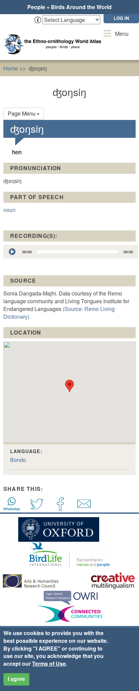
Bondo (18, 460)
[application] (70, 251)
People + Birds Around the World (69, 7)
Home (10, 68)
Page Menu (22, 113)
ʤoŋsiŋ (38, 68)
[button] (69, 386)
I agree (16, 679)
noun (9, 210)
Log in (121, 18)
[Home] (54, 38)
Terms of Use (49, 663)
